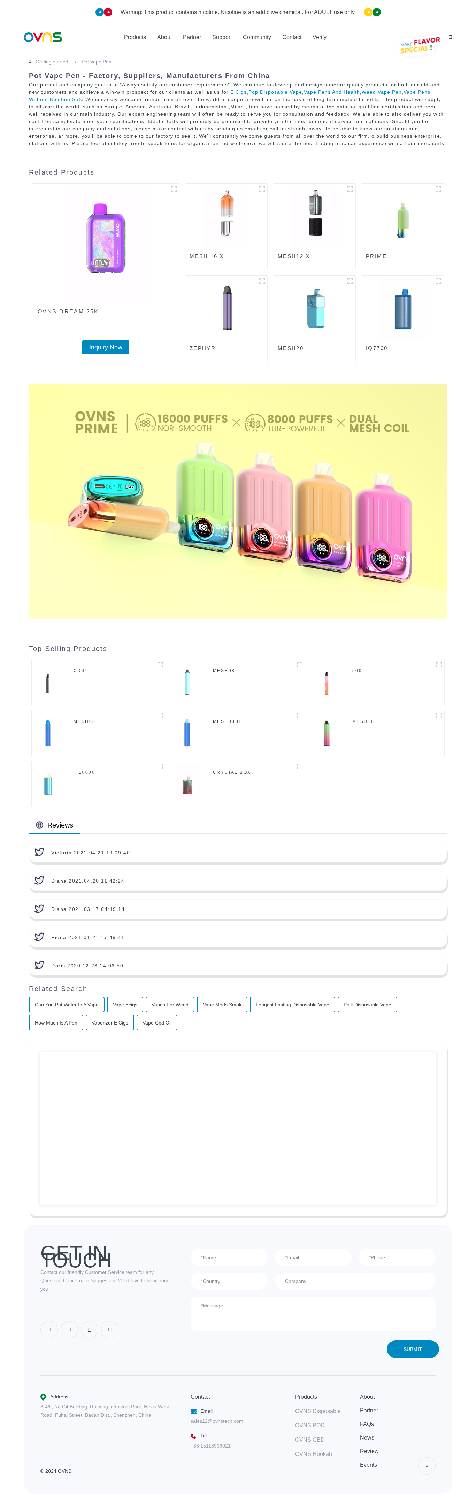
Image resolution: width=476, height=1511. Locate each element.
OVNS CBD (310, 1440)
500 (357, 670)
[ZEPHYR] (226, 309)
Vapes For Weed (170, 1004)
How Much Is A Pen (56, 1023)
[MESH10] (326, 732)
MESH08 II (227, 721)
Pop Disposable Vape (275, 92)
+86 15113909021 (211, 1446)
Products (306, 1397)
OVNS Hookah (313, 1454)
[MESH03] (48, 732)
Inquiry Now (105, 347)
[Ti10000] (48, 783)
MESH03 (85, 721)
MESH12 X (294, 256)
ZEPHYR (203, 348)
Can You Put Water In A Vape (67, 1004)
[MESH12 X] (314, 217)
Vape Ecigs (125, 1004)
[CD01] (47, 682)
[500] (326, 682)
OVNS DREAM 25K (68, 312)
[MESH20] (314, 309)
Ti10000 (84, 772)
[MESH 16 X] (226, 217)
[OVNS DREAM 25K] (105, 243)
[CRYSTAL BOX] (187, 783)
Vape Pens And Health (332, 92)
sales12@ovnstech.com (217, 1421)
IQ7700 (377, 348)
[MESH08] (187, 682)
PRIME (376, 256)
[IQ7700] (403, 309)
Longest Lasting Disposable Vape (292, 1004)
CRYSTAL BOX (232, 772)
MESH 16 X (207, 256)
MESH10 (363, 721)
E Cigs (238, 92)
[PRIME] (403, 217)
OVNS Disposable (318, 1411)
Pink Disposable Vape (367, 1004)
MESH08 (224, 670)
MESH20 (291, 348)
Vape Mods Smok (222, 1004)
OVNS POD (310, 1425)
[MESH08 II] (187, 732)
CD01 (81, 670)
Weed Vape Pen (382, 92)
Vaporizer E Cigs (110, 1023)
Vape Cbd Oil (157, 1023)
